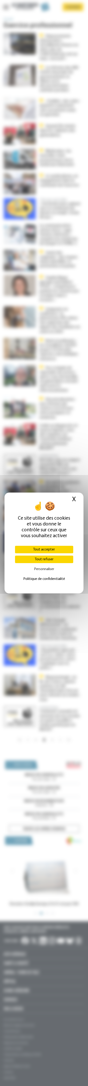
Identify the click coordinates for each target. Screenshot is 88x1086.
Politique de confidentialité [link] (44, 579)
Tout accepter (44, 549)
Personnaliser (44, 569)
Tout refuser (44, 559)
